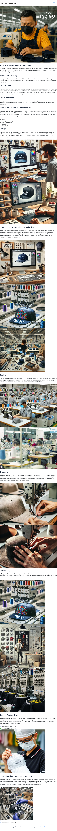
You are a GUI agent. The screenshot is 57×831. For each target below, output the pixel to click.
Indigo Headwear (9, 3)
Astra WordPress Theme (41, 827)
